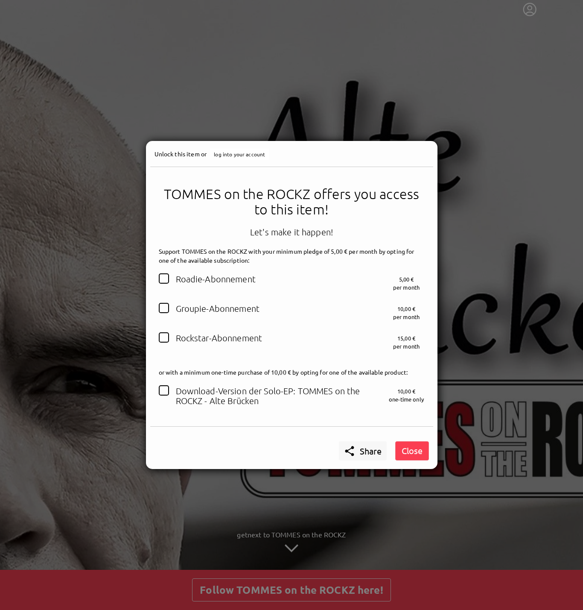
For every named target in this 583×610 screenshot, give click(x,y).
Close (412, 450)
